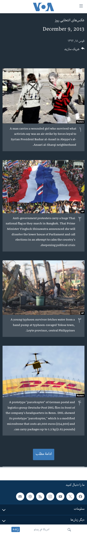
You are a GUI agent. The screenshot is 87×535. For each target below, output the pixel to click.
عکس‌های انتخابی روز (69, 21)
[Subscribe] (20, 497)
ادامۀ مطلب (43, 454)
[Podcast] (30, 497)
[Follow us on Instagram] (50, 497)
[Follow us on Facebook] (80, 497)
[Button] (74, 50)
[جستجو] (69, 529)
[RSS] (40, 497)
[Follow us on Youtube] (60, 497)
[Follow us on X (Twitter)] (70, 497)
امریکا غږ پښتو (41, 529)
